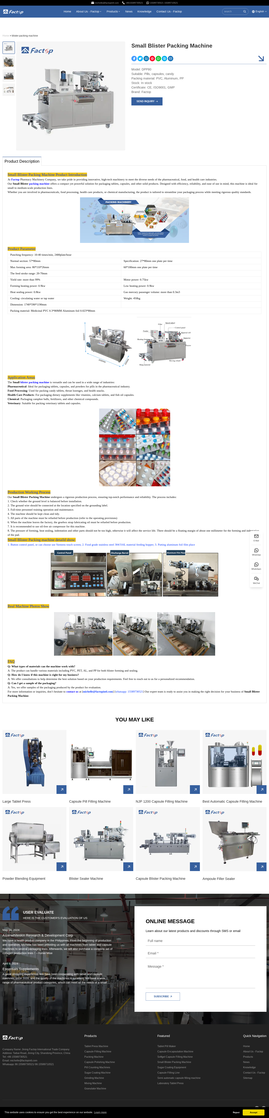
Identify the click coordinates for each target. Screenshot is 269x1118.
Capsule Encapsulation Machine (175, 1051)
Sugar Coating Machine (97, 1072)
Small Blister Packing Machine (174, 1062)
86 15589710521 (44, 1064)
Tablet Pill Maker (166, 1046)
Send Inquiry (146, 101)
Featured (163, 1036)
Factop (15, 179)
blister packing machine (34, 382)
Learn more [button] (100, 1112)
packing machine (39, 183)
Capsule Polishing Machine (99, 1062)
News (128, 11)
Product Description (22, 161)
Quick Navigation (255, 1036)
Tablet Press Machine (96, 1046)
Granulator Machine (95, 1088)
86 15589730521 (24, 1064)
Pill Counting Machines (97, 1067)
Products (112, 11)
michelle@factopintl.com (23, 1060)
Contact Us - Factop (169, 11)
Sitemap (247, 1078)
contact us (72, 691)
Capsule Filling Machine (97, 1051)
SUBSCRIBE (161, 996)
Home (67, 11)
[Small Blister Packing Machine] (134, 58)
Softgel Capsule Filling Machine (175, 1056)
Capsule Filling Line (168, 1072)
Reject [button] (236, 1112)
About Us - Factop (87, 11)
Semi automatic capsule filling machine (179, 1078)
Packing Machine (94, 1056)
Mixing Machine (93, 1083)
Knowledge (144, 11)
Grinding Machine (94, 1078)
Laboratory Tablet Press (170, 1083)
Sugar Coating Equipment (171, 1067)
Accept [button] (253, 1112)
